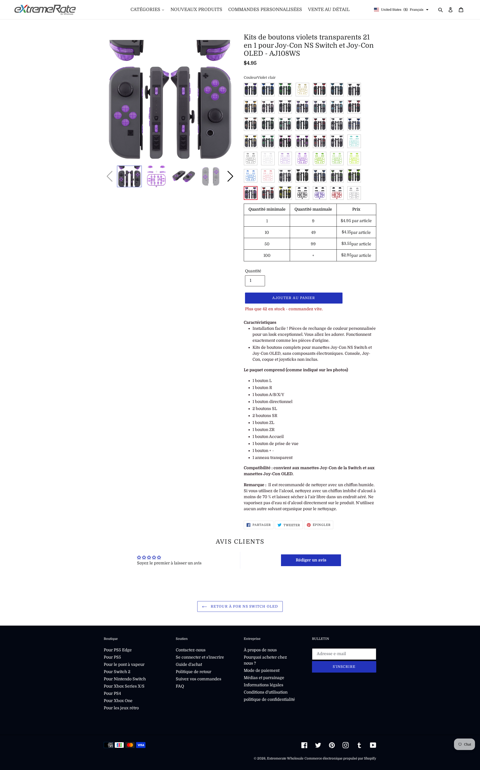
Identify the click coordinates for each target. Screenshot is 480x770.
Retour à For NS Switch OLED (244, 606)
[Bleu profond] (268, 89)
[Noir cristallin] (251, 158)
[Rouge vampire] (319, 124)
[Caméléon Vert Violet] (319, 107)
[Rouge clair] (268, 193)
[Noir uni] (302, 193)
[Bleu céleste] (337, 107)
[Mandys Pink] (251, 124)
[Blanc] (337, 124)
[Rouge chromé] (319, 141)
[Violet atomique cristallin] (285, 158)
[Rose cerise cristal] (268, 176)
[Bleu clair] (319, 176)
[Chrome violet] (302, 141)
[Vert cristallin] (319, 158)
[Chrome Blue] (354, 124)
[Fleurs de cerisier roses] (268, 107)
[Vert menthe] (285, 124)
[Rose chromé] (285, 141)
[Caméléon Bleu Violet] (302, 107)
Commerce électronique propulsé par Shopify (340, 758)
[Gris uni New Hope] (354, 193)
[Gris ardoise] (302, 124)
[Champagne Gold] (302, 89)
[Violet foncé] (251, 89)
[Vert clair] (337, 176)
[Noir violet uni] (319, 193)
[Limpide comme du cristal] (268, 158)
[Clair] (285, 176)
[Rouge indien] (354, 107)
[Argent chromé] (337, 141)
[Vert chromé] (268, 141)
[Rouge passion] (319, 89)
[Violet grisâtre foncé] (285, 107)
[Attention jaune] (251, 107)
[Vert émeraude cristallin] (354, 141)
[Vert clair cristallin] (337, 158)
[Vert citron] (285, 89)
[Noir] (354, 89)
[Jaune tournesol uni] (285, 193)
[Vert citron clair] (354, 176)
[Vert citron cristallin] (354, 158)
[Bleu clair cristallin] (251, 176)
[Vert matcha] (268, 124)
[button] (230, 176)
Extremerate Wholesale (285, 758)
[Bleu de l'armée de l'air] (337, 89)
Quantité (253, 271)
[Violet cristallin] (302, 158)
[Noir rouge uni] (337, 193)
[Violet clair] (251, 193)
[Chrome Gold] (251, 141)
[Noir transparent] (302, 176)
